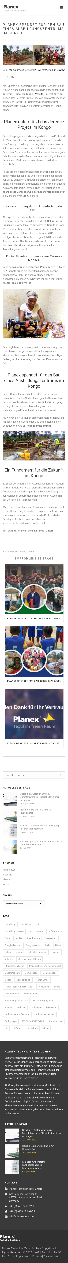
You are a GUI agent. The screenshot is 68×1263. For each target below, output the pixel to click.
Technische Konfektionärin (43, 1007)
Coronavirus (51, 938)
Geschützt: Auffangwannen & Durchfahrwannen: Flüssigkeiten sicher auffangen (39, 797)
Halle (47, 945)
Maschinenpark (12, 973)
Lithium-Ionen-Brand (14, 966)
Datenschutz (52, 1256)
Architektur (9, 869)
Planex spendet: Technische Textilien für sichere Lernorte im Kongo (35, 618)
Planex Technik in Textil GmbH (19, 987)
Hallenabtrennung (13, 952)
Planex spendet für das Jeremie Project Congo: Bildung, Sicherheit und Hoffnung (35, 681)
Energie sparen (32, 945)
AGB (37, 1252)
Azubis (18, 938)
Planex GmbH (42, 980)
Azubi (7, 938)
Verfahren (33, 1028)
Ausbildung (10, 924)
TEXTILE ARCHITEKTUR (33, 1021)
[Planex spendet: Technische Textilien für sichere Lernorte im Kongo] (34, 589)
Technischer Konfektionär (17, 1014)
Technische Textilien (45, 1014)
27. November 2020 (45, 70)
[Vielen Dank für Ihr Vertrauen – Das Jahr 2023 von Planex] (34, 714)
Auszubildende (36, 931)
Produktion (44, 987)
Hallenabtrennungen (37, 952)
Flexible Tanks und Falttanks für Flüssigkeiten (36, 811)
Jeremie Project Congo (14, 552)
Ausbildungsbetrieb (30, 924)
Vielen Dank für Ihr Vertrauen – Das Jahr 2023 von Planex (35, 743)
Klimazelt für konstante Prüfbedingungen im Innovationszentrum (40, 827)
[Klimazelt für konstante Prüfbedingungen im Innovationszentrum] (10, 831)
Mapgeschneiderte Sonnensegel (45, 966)
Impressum (23, 1256)
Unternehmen (55, 1021)
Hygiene (56, 952)
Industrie (7, 874)
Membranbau (31, 973)
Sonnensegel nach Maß (16, 1000)
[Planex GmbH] (13, 1237)
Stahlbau (21, 1007)
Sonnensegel (30, 993)
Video (45, 1028)
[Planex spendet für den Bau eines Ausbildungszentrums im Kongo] (34, 55)
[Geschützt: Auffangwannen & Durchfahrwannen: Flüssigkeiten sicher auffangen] (10, 799)
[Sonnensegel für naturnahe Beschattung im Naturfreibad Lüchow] (10, 847)
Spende (30, 552)
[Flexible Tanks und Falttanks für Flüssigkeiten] (10, 815)
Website (39, 94)
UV (6, 1028)
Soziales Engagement (43, 1000)
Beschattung (33, 938)
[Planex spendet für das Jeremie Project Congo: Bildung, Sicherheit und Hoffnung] (34, 651)
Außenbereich (55, 931)
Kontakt (37, 1256)
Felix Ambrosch (15, 70)
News (62, 70)
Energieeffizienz (12, 945)
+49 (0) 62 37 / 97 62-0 (21, 1206)
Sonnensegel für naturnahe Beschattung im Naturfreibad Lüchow (41, 843)
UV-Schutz (18, 1028)
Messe (6, 879)
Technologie (11, 1021)
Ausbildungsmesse (14, 931)
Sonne (57, 987)
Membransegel (50, 973)
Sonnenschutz (12, 993)
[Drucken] (14, 77)
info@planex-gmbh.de (21, 1216)
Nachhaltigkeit (24, 980)
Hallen (58, 945)
